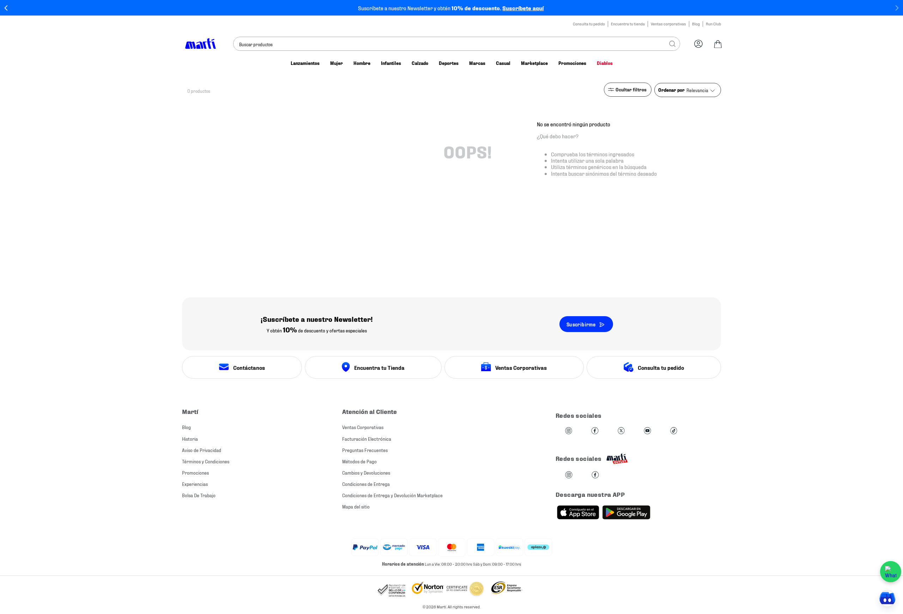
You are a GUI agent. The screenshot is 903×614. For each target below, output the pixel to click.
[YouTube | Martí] (647, 431)
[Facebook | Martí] (594, 431)
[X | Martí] (621, 431)
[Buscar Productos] (672, 43)
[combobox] (456, 44)
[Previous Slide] (6, 8)
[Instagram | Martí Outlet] (568, 475)
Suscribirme (580, 324)
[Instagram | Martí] (568, 431)
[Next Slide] (897, 8)
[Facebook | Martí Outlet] (595, 475)
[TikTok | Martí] (673, 431)
